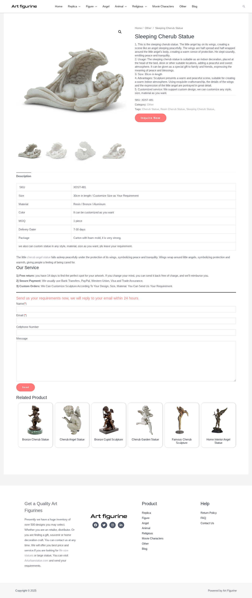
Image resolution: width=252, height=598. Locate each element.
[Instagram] (112, 525)
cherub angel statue (38, 257)
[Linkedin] (121, 525)
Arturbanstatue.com (36, 560)
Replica (72, 6)
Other (182, 6)
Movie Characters (163, 6)
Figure (90, 6)
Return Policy (209, 512)
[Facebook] (95, 525)
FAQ (203, 517)
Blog (194, 6)
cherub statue (150, 109)
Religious (137, 6)
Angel (106, 6)
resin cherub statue (172, 109)
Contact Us (207, 523)
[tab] (23, 176)
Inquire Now (150, 117)
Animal (119, 6)
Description (23, 176)
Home (58, 6)
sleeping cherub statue (200, 109)
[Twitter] (104, 525)
